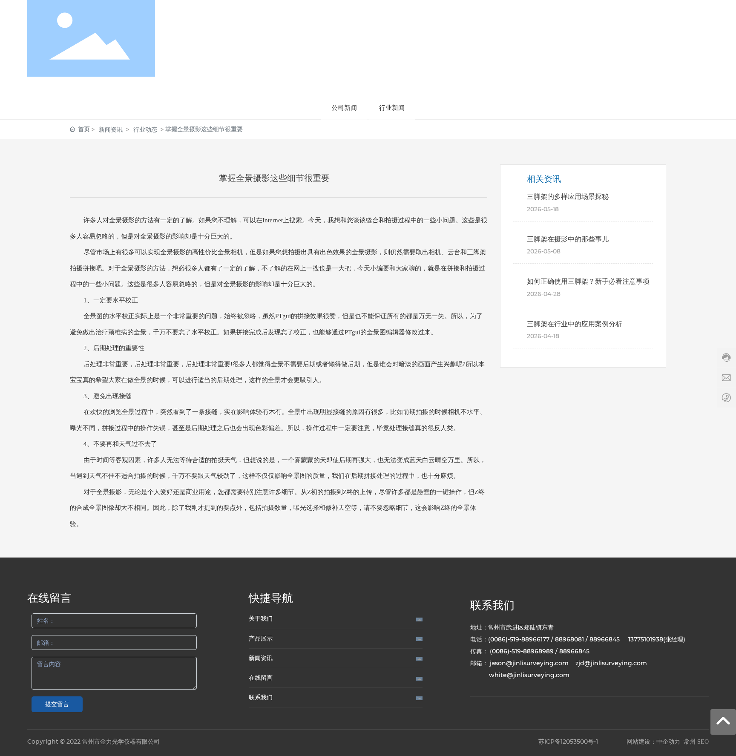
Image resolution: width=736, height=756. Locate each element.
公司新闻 (344, 107)
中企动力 (668, 742)
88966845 (604, 639)
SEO (703, 742)
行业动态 (145, 129)
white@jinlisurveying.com (529, 675)
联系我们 (261, 697)
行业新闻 (392, 107)
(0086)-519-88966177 (518, 639)
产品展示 (261, 638)
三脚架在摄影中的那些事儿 (568, 239)
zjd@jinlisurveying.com (611, 663)
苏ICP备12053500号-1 (568, 741)
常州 (690, 742)
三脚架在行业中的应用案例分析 (574, 324)
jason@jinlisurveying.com (529, 663)
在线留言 (261, 677)
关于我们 (261, 618)
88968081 (569, 639)
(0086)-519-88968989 (521, 651)
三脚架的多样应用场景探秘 (568, 197)
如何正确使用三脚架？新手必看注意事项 (588, 281)
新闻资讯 (111, 129)
